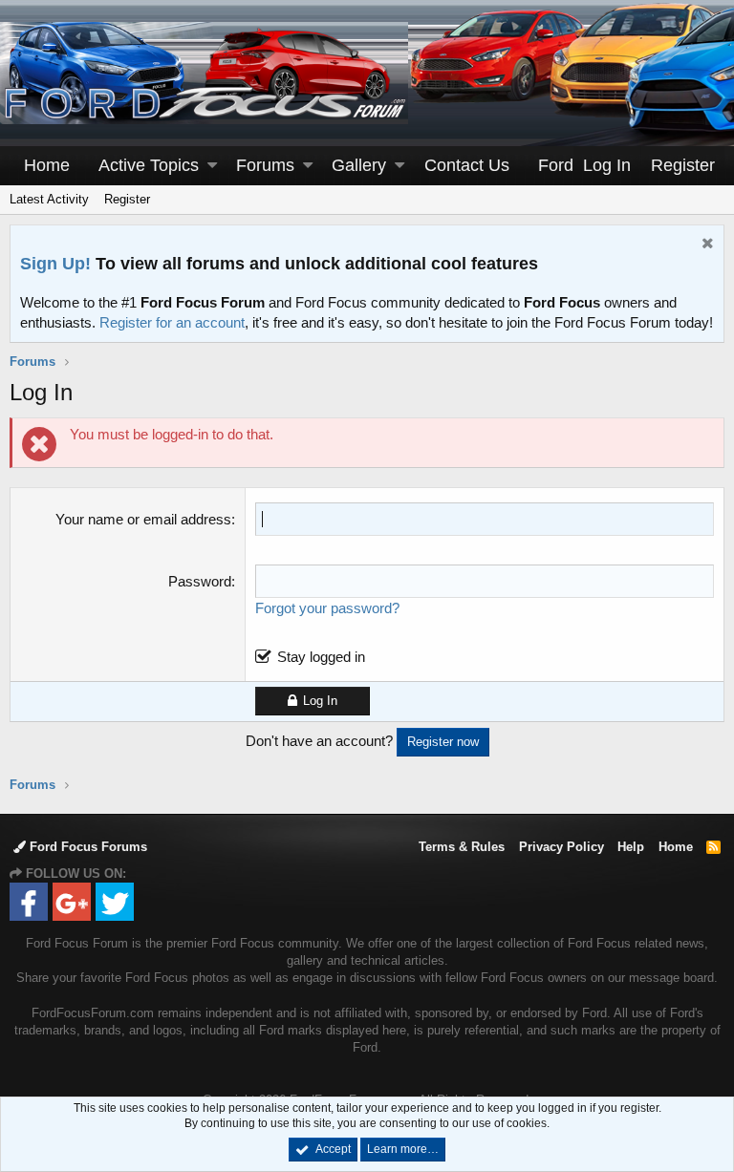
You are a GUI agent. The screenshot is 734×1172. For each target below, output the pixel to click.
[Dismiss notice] (705, 245)
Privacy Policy (561, 847)
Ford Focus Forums (86, 847)
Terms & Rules (462, 847)
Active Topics (148, 165)
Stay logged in (321, 657)
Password (199, 581)
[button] (212, 165)
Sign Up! (55, 263)
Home (47, 165)
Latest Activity (49, 199)
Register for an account (172, 322)
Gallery (359, 165)
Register (127, 199)
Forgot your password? (327, 608)
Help (630, 847)
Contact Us (466, 165)
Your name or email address (143, 519)
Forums (265, 165)
